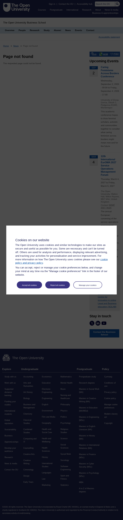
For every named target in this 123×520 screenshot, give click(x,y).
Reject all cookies (57, 285)
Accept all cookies (29, 285)
